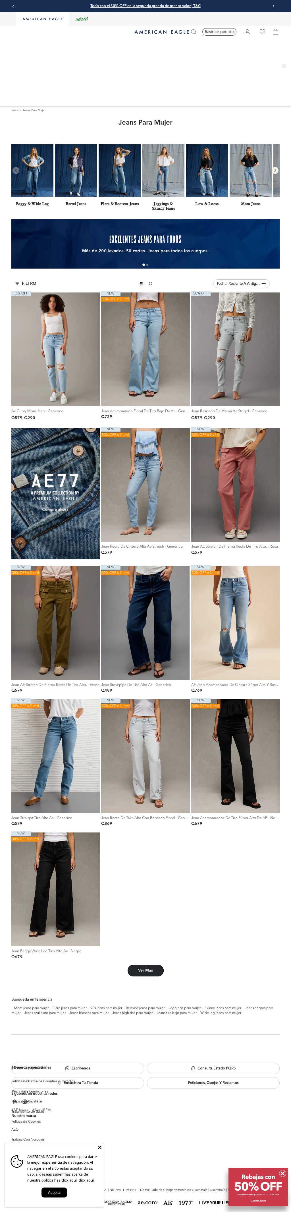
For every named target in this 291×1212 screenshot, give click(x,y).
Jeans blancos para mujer (89, 1013)
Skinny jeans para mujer (223, 1008)
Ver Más (145, 970)
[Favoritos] (262, 32)
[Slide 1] (143, 264)
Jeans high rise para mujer (132, 1013)
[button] (241, 283)
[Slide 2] (147, 265)
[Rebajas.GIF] (258, 1187)
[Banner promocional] (55, 493)
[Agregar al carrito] (17, 400)
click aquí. (86, 1180)
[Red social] (14, 1101)
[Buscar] (193, 32)
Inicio (15, 110)
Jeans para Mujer (34, 110)
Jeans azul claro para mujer (45, 1013)
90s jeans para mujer (106, 1008)
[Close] (100, 1147)
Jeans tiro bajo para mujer (177, 1013)
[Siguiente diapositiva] (273, 6)
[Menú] (283, 66)
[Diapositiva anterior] (13, 6)
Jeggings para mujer (185, 1008)
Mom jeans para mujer (31, 1008)
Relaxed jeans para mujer (145, 1008)
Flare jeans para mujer (70, 1008)
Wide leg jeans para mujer (220, 1013)
